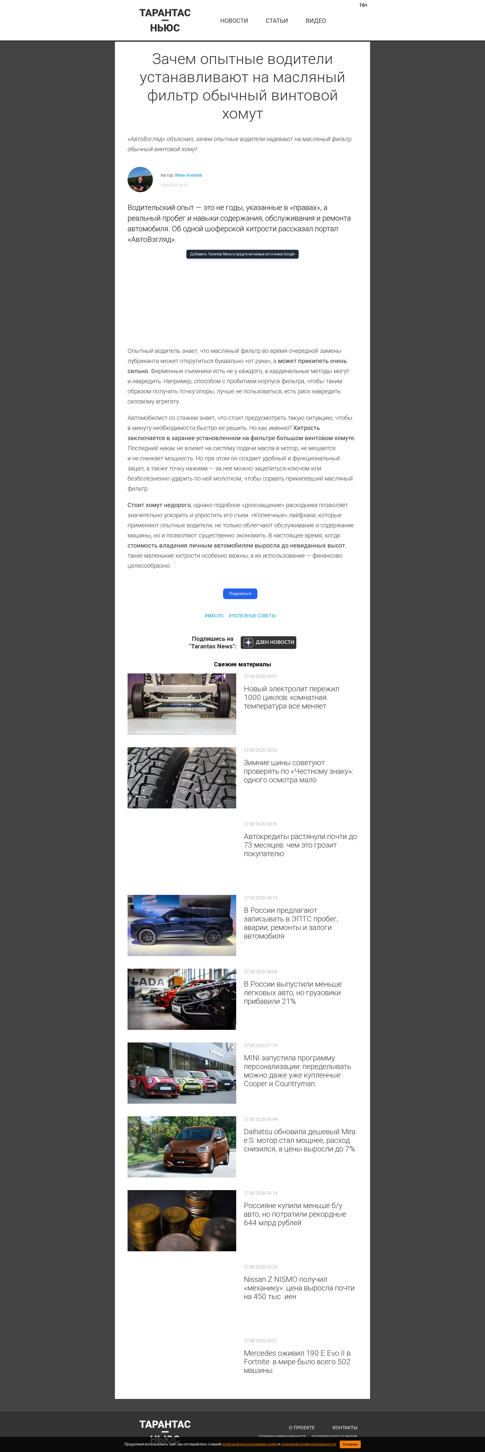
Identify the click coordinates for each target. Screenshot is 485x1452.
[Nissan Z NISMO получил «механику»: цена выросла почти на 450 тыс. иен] (182, 1294)
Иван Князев (188, 175)
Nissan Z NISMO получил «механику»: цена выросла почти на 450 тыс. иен (299, 1288)
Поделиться (240, 594)
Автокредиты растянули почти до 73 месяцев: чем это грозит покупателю (300, 845)
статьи (277, 21)
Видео (316, 21)
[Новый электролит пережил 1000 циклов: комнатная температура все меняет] (182, 704)
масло (216, 615)
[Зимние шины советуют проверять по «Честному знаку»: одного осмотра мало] (182, 777)
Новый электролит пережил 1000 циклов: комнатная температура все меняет (291, 697)
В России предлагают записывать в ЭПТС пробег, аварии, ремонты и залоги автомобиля (291, 923)
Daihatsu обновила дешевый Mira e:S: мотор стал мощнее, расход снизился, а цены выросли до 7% (299, 1140)
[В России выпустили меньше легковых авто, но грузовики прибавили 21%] (182, 999)
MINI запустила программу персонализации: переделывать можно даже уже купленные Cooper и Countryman (297, 1070)
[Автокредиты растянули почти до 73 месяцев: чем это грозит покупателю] (182, 851)
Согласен (350, 1444)
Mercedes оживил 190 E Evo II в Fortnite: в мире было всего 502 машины (297, 1362)
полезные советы (254, 615)
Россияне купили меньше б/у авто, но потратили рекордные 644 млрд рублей (295, 1214)
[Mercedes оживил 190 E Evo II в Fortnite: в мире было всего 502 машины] (182, 1368)
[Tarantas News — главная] (165, 20)
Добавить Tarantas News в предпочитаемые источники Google (242, 254)
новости (234, 21)
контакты (344, 1427)
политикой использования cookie (249, 1444)
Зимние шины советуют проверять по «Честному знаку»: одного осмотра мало (298, 771)
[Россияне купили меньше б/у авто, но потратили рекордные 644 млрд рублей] (182, 1220)
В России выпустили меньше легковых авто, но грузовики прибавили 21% (293, 993)
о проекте (302, 1427)
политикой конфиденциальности (308, 1444)
